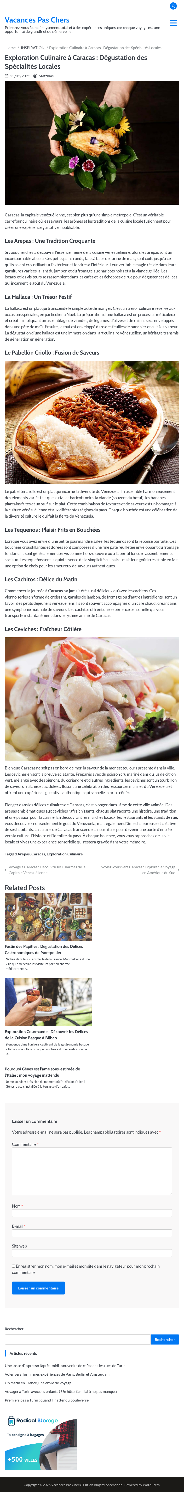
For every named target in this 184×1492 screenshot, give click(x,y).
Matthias (46, 75)
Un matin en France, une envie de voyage (38, 1382)
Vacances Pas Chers (37, 19)
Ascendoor (114, 1485)
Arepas (23, 854)
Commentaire (25, 1144)
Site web (19, 1246)
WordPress (151, 1485)
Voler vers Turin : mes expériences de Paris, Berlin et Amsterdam (57, 1374)
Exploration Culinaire (65, 854)
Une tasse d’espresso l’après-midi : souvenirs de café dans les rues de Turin (65, 1365)
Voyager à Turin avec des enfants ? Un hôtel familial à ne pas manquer (61, 1391)
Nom (17, 1206)
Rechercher (14, 1328)
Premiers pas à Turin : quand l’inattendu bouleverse (47, 1400)
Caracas (38, 854)
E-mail (19, 1226)
